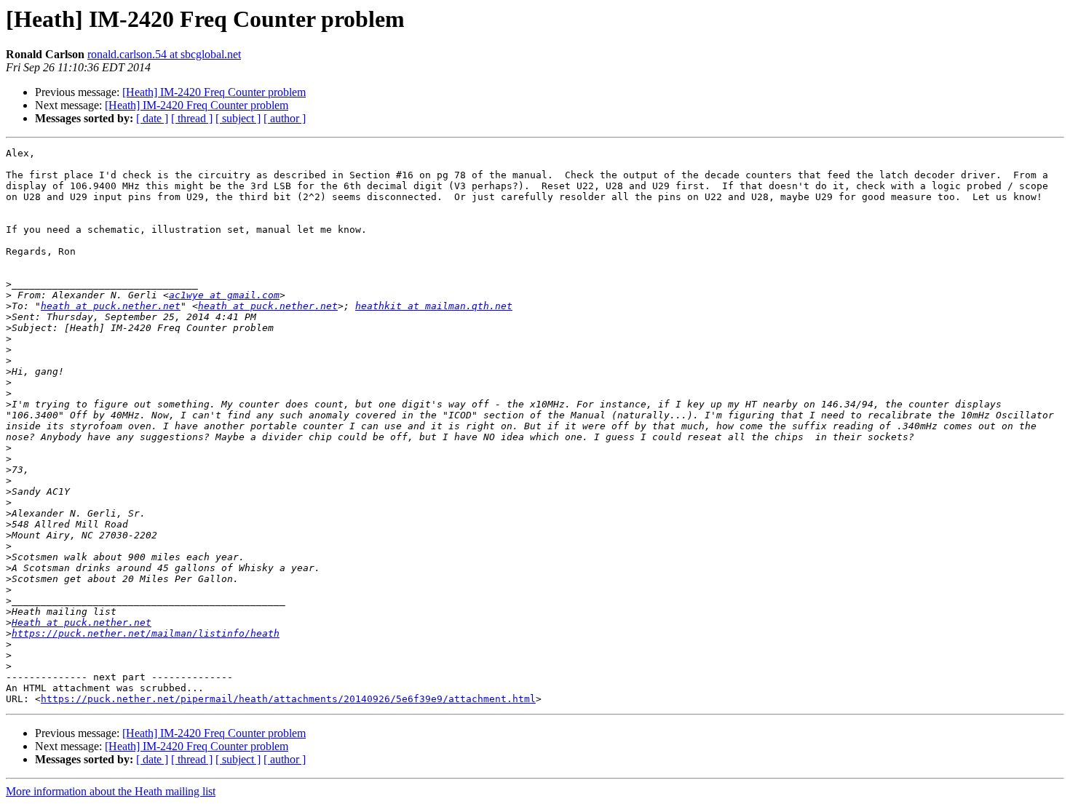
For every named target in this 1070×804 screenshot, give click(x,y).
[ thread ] (192, 118)
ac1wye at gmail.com (224, 295)
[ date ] (152, 118)
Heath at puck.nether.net (81, 622)
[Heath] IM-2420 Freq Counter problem (214, 92)
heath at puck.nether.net (111, 305)
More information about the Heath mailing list (110, 791)
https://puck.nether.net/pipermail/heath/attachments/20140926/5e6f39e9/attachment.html (288, 698)
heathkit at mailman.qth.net (433, 305)
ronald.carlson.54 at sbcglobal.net (164, 54)
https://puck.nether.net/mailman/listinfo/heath (146, 633)
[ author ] (284, 118)
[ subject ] (238, 118)
